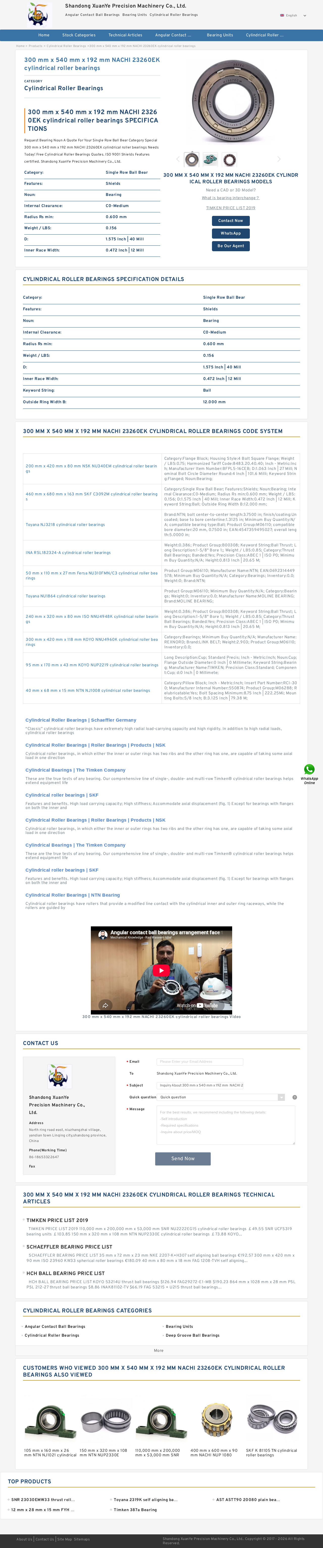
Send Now (183, 1159)
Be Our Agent (231, 246)
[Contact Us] (309, 774)
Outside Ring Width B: (45, 402)
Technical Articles (126, 35)
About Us (24, 1539)
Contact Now (230, 220)
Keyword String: (39, 390)
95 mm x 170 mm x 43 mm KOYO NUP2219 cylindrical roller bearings (92, 665)
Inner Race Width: (42, 250)
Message (135, 1109)
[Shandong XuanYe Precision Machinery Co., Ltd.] (39, 14)
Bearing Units (220, 35)
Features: (33, 183)
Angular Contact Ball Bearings (177, 35)
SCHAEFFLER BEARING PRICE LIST (69, 1247)
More (159, 1350)
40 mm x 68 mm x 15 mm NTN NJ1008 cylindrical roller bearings (88, 690)
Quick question (142, 1097)
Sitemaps (82, 1539)
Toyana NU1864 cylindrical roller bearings (66, 596)
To (131, 1074)
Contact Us (45, 1539)
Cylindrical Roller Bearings (268, 35)
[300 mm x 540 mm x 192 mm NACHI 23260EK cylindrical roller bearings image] (230, 101)
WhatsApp (231, 233)
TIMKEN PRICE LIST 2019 (231, 208)
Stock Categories (79, 35)
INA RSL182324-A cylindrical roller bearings (68, 552)
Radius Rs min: (38, 217)
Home (44, 35)
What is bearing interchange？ (231, 198)
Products (36, 46)
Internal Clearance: (43, 206)
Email (133, 1062)
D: (26, 239)
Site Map (64, 1539)
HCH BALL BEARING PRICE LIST (65, 1274)
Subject (134, 1085)
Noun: (30, 194)
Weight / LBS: (37, 228)
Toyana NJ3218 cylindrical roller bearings (65, 524)
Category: (34, 172)
